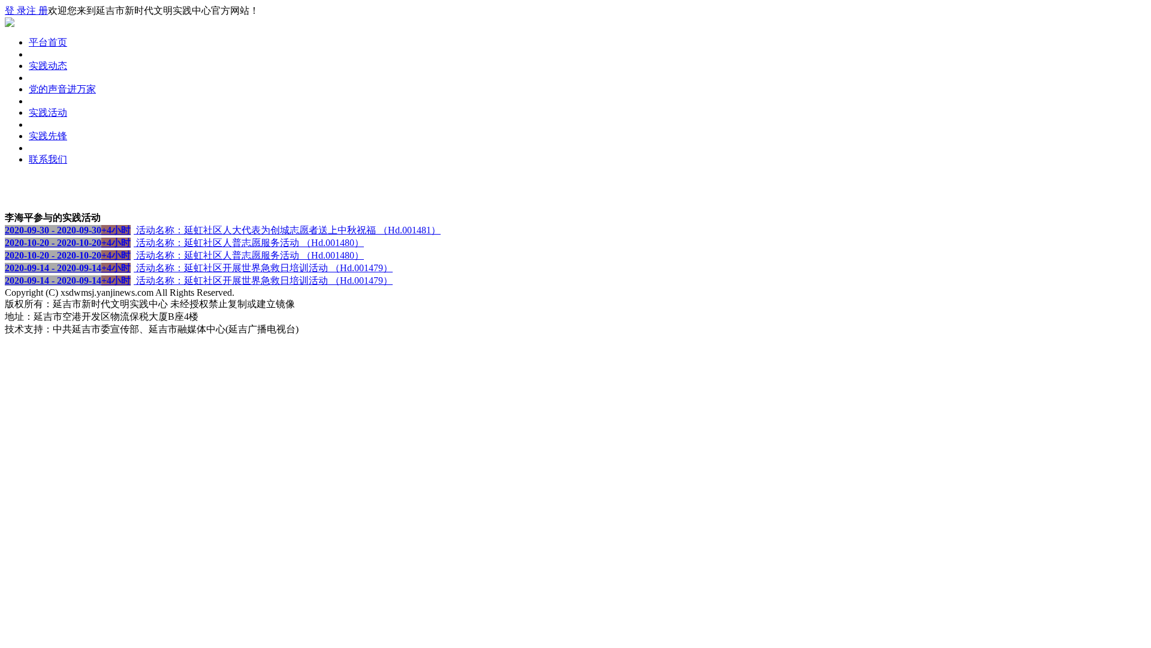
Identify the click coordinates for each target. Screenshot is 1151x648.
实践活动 (48, 112)
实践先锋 (48, 136)
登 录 (15, 10)
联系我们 (48, 159)
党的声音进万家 (62, 89)
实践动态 (48, 66)
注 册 (37, 10)
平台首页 (48, 42)
